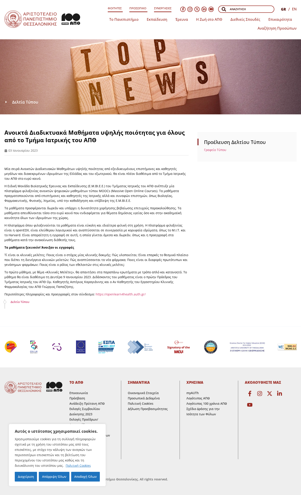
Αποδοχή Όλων (85, 476)
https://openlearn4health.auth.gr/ (121, 294)
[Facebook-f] (183, 9)
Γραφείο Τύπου (215, 150)
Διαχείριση (26, 476)
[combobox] (246, 9)
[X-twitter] (197, 9)
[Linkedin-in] (204, 9)
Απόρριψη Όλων (54, 476)
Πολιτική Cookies (78, 465)
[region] (57, 455)
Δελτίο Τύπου (20, 302)
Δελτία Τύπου (25, 102)
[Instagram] (190, 9)
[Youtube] (211, 9)
